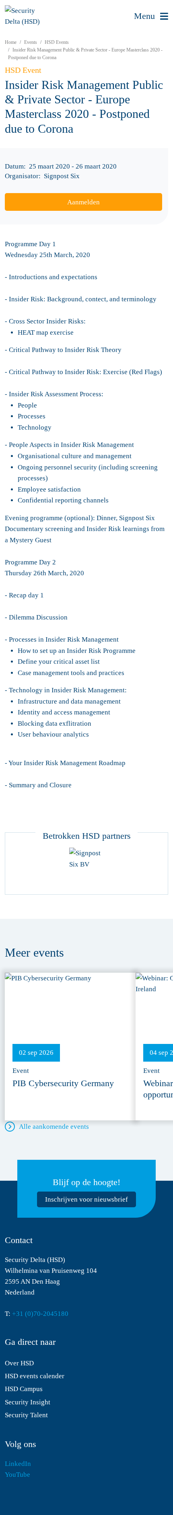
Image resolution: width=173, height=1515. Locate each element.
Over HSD (19, 1363)
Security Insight (27, 1402)
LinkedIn (18, 1464)
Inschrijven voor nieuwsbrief (86, 1199)
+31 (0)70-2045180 (40, 1313)
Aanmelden (83, 202)
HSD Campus (24, 1389)
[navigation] (151, 16)
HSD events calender (34, 1376)
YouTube (17, 1474)
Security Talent (26, 1415)
